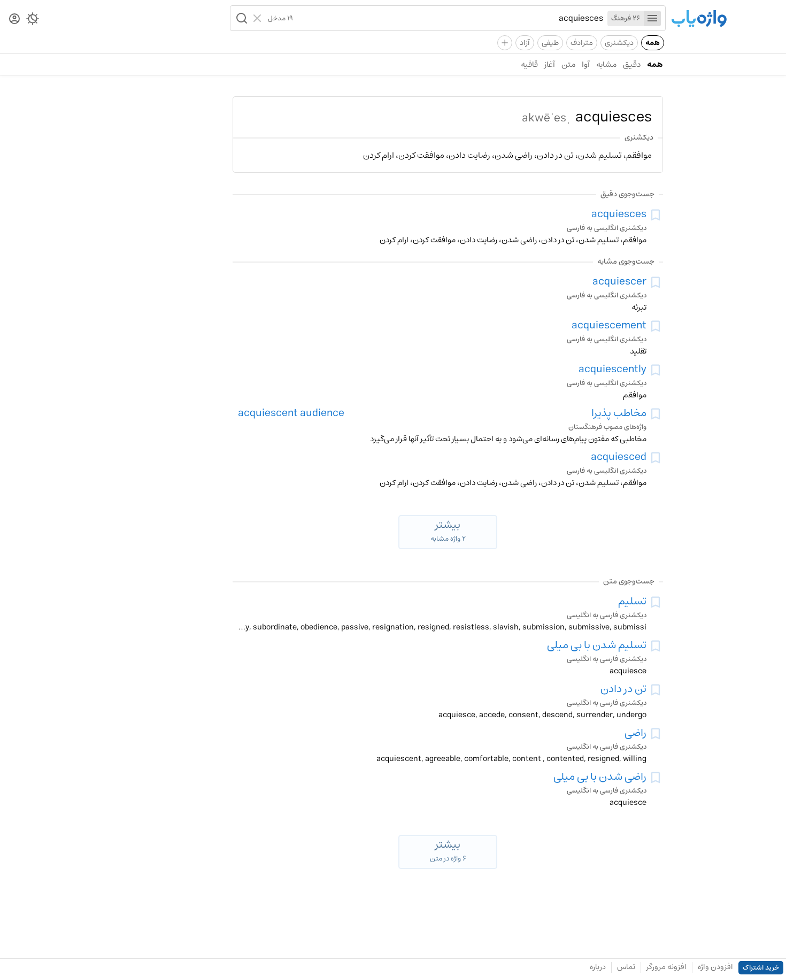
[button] (240, 18)
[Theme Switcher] (33, 21)
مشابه (606, 64)
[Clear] (258, 18)
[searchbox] (448, 18)
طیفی (550, 42)
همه (652, 42)
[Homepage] (699, 19)
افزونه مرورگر (666, 966)
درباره (598, 966)
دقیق (632, 64)
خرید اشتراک (761, 968)
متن (568, 64)
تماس (626, 966)
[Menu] (652, 18)
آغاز (549, 64)
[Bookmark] (655, 215)
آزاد (525, 42)
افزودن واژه (715, 966)
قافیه (529, 64)
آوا (586, 64)
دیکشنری (619, 42)
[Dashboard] (14, 19)
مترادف (582, 42)
